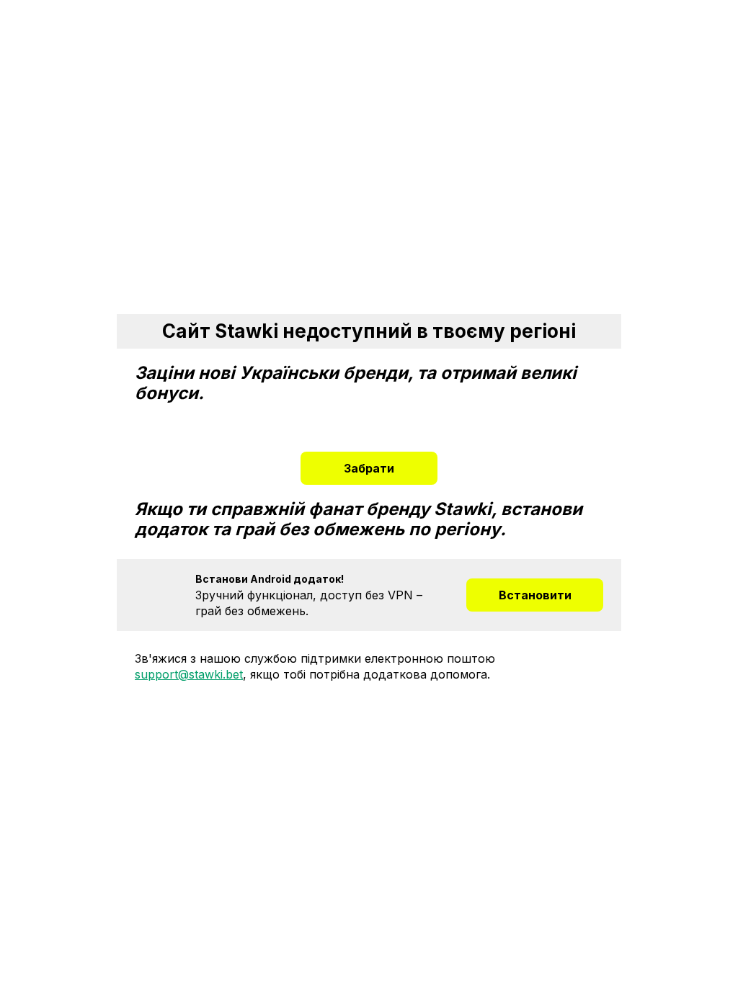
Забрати (369, 468)
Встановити (535, 595)
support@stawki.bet (189, 674)
